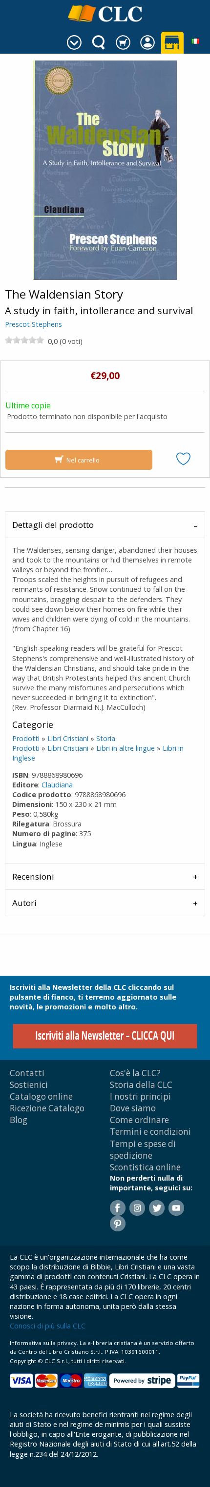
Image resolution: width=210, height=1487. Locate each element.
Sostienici (29, 1084)
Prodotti (26, 738)
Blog (18, 1119)
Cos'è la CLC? (135, 1073)
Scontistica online (145, 1167)
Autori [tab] (24, 902)
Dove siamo (133, 1108)
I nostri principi (140, 1096)
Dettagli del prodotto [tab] (53, 524)
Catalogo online (41, 1096)
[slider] (24, 340)
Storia (105, 738)
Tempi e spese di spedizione (143, 1149)
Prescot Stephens (33, 324)
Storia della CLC (141, 1084)
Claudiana (57, 784)
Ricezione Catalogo (47, 1108)
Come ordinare (139, 1119)
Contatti (27, 1073)
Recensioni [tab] (33, 876)
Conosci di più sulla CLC (47, 1325)
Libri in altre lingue (125, 748)
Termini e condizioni (150, 1131)
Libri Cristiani (67, 738)
